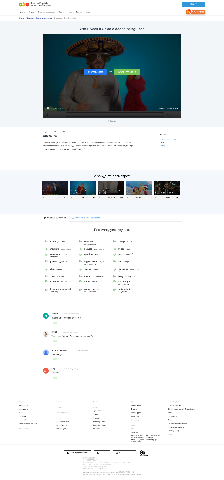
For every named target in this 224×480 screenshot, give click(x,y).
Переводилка (136, 405)
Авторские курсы (62, 421)
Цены (170, 434)
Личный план (24, 429)
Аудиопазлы (23, 409)
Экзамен (96, 418)
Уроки (21, 413)
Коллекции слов (99, 422)
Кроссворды (135, 420)
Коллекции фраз (99, 425)
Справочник (172, 416)
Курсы (31, 12)
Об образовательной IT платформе (181, 409)
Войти (193, 4)
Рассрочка (172, 438)
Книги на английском (46, 12)
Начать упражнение (127, 72)
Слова (95, 407)
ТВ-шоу (162, 146)
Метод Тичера (61, 425)
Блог (170, 413)
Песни (133, 429)
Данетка (96, 414)
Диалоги (59, 402)
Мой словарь (98, 429)
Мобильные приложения (177, 427)
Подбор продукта (62, 412)
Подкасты (59, 407)
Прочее (133, 425)
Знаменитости (165, 139)
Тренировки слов (83, 12)
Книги (95, 402)
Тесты (61, 12)
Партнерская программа (177, 423)
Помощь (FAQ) (173, 431)
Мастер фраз (136, 413)
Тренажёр (22, 416)
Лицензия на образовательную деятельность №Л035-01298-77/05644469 (109, 472)
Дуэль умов (135, 409)
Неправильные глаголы (28, 423)
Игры (70, 12)
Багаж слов (135, 416)
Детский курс (61, 429)
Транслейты (23, 420)
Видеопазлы (23, 405)
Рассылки (134, 432)
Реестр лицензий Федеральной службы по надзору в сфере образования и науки (112, 474)
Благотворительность (176, 405)
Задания (21, 12)
